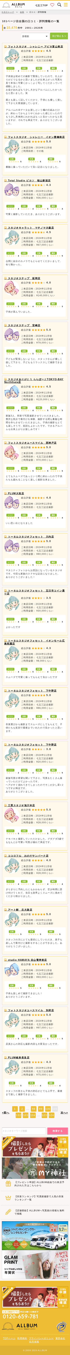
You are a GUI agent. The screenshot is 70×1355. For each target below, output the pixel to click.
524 (51, 1115)
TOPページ (9, 1338)
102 (18, 1115)
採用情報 (34, 1341)
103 (25, 1115)
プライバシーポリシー (41, 1338)
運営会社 (60, 1338)
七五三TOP (41, 5)
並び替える (58, 36)
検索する (58, 1131)
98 (33, 1108)
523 (44, 1115)
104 (32, 1115)
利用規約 (22, 1338)
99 (40, 1108)
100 (48, 1108)
